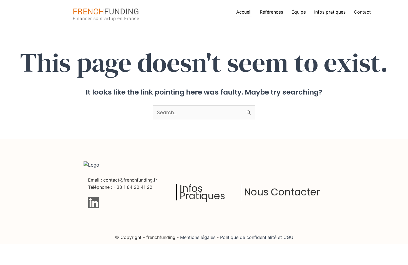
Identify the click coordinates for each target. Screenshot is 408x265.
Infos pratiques (330, 12)
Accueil (243, 12)
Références (271, 12)
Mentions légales (197, 237)
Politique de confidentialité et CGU (256, 237)
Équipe (298, 12)
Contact (362, 12)
